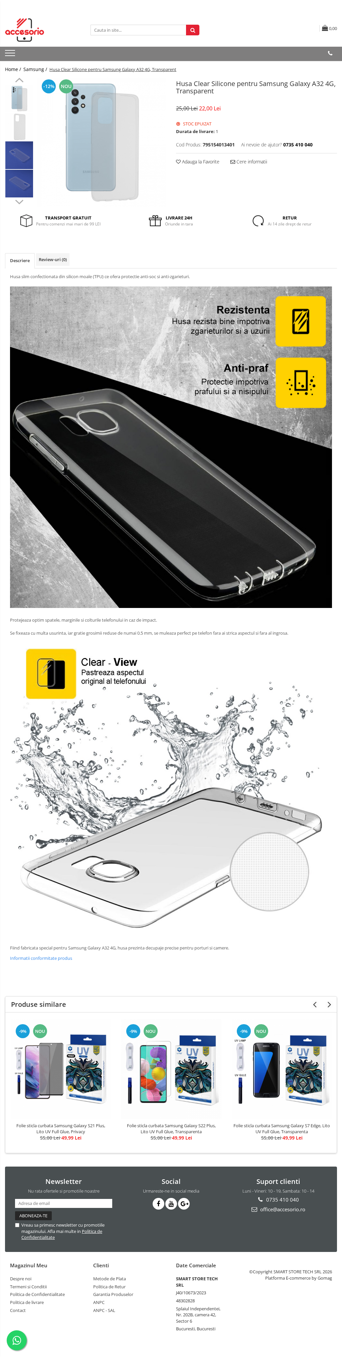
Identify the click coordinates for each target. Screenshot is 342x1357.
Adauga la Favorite (200, 161)
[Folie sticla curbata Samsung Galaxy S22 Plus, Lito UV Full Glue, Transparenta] (171, 1069)
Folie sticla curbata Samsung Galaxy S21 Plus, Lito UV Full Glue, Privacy (60, 1129)
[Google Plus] (184, 1204)
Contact (18, 1310)
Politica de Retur (109, 1287)
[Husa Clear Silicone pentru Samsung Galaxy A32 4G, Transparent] (101, 142)
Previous (19, 81)
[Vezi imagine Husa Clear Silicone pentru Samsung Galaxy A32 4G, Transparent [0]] (19, 98)
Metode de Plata (109, 1279)
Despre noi (20, 1279)
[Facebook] (158, 1204)
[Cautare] (192, 30)
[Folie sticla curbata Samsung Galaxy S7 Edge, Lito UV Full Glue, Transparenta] (282, 1069)
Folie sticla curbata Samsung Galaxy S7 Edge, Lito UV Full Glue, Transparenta (281, 1129)
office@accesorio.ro (282, 1209)
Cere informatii (251, 161)
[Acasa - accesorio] (38, 30)
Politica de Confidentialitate (37, 1294)
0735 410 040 (282, 1199)
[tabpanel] (101, 142)
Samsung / (35, 69)
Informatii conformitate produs (41, 958)
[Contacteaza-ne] (330, 53)
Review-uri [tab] (53, 259)
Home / (13, 69)
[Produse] (11, 55)
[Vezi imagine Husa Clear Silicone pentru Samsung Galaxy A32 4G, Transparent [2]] (19, 155)
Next (19, 201)
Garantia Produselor (113, 1294)
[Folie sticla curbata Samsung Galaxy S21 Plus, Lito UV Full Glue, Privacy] (61, 1069)
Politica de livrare (27, 1302)
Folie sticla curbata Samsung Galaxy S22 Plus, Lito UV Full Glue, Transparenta (171, 1129)
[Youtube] (171, 1204)
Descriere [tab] (20, 260)
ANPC (99, 1302)
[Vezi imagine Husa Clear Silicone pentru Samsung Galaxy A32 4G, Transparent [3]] (19, 183)
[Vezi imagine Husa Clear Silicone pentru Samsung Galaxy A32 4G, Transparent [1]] (19, 127)
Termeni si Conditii (28, 1287)
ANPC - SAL (104, 1310)
